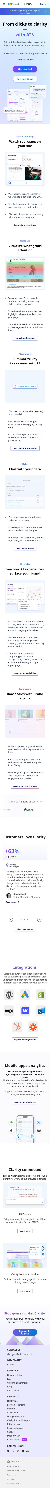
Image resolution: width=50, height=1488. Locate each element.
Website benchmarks (18, 1382)
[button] (25, 79)
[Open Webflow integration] (25, 1010)
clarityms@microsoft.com (20, 1354)
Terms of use (11, 1475)
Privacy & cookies (13, 1466)
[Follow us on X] (13, 1451)
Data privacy (13, 1435)
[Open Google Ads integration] (25, 994)
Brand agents (14, 1439)
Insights (11, 1408)
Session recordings (17, 1404)
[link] (25, 876)
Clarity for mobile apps (18, 1420)
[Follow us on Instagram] (18, 1451)
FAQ (9, 1378)
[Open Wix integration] (9, 1010)
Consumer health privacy (16, 1471)
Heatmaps (12, 1401)
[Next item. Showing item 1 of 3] (39, 920)
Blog (9, 1386)
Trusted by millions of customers (25, 801)
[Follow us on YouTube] (27, 1451)
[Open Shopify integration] (41, 994)
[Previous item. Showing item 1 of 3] (11, 920)
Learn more (25, 13)
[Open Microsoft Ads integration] (41, 1010)
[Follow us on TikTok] (23, 1451)
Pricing (10, 1364)
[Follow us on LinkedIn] (8, 1451)
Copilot (10, 1432)
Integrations (13, 1424)
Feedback (10, 1479)
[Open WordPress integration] (9, 994)
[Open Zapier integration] (33, 1026)
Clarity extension (15, 1428)
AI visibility (12, 1412)
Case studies (13, 1390)
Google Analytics (15, 1416)
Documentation (15, 1375)
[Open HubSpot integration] (17, 1026)
